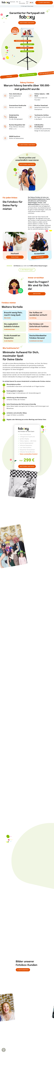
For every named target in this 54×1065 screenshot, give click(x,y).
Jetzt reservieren (45, 2)
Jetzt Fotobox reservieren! (27, 144)
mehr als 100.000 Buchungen (9, 76)
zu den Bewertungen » (27, 269)
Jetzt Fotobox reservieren (27, 22)
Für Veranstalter (22, 2)
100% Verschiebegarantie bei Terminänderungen (27, 6)
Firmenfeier (39, 253)
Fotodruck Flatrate (34, 329)
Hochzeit (15, 254)
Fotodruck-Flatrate (27, 44)
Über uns (27, 2)
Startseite (12, 1)
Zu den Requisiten (8, 340)
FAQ (17, 1)
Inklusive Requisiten (24, 47)
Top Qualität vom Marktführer (23, 40)
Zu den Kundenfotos (22, 969)
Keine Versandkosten (27, 51)
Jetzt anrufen (37, 293)
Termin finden (15, 257)
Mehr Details (7, 317)
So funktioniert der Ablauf (36, 340)
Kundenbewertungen (9, 329)
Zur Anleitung (32, 317)
